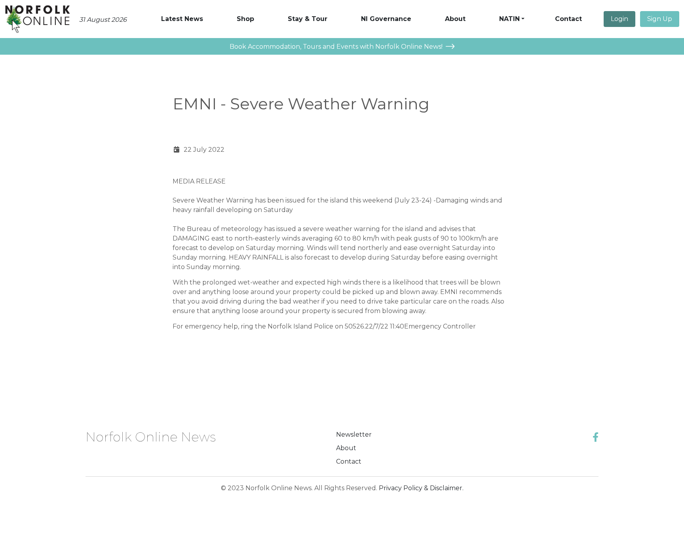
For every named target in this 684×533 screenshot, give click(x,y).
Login (619, 19)
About (346, 448)
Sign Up (659, 19)
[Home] (37, 19)
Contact (348, 461)
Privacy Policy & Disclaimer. (421, 488)
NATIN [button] (509, 19)
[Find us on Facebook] (595, 437)
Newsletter (354, 434)
